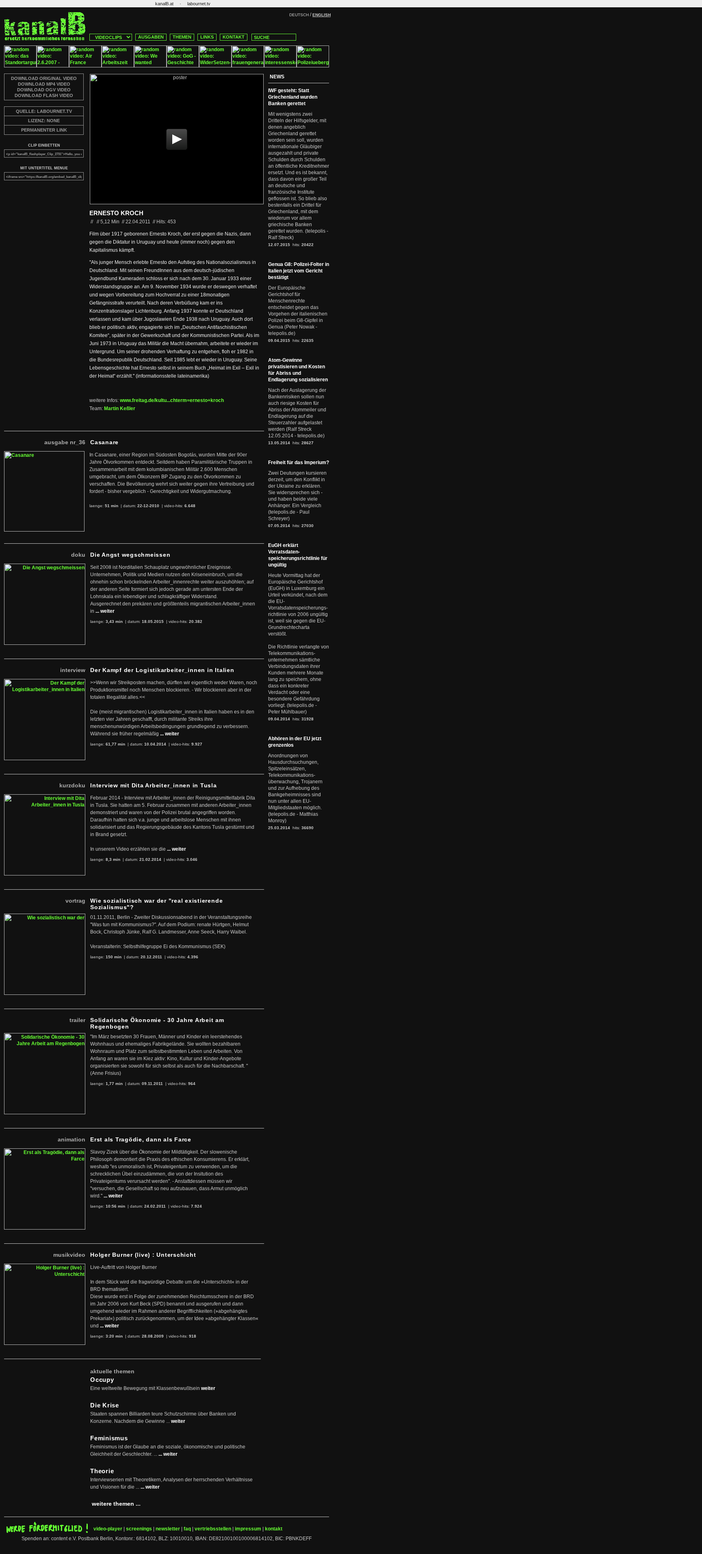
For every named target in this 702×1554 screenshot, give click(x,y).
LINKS (207, 37)
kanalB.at (164, 3)
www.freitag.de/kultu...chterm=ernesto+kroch (172, 400)
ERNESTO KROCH (116, 213)
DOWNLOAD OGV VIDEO (44, 89)
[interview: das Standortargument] (20, 66)
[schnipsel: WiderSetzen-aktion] (215, 66)
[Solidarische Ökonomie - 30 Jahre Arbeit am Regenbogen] (44, 1036)
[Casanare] (44, 454)
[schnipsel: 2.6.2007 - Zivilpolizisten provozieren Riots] (53, 66)
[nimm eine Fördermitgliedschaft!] (47, 1531)
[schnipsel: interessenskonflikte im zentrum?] (280, 66)
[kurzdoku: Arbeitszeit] (118, 66)
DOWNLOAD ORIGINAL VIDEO (44, 78)
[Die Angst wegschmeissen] (44, 567)
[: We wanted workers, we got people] (150, 66)
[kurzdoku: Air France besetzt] (85, 66)
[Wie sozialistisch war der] (44, 917)
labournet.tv (198, 3)
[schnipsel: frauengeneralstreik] (248, 66)
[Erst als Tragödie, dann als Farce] (44, 1151)
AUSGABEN (151, 37)
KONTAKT (234, 37)
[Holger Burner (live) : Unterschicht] (44, 1267)
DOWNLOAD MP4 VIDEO (44, 84)
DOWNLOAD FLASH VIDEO (44, 95)
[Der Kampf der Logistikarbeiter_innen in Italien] (44, 682)
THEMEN (182, 37)
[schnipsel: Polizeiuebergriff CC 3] (313, 66)
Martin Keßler (119, 408)
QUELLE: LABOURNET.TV (44, 111)
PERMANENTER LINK (44, 130)
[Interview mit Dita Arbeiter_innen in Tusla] (44, 797)
